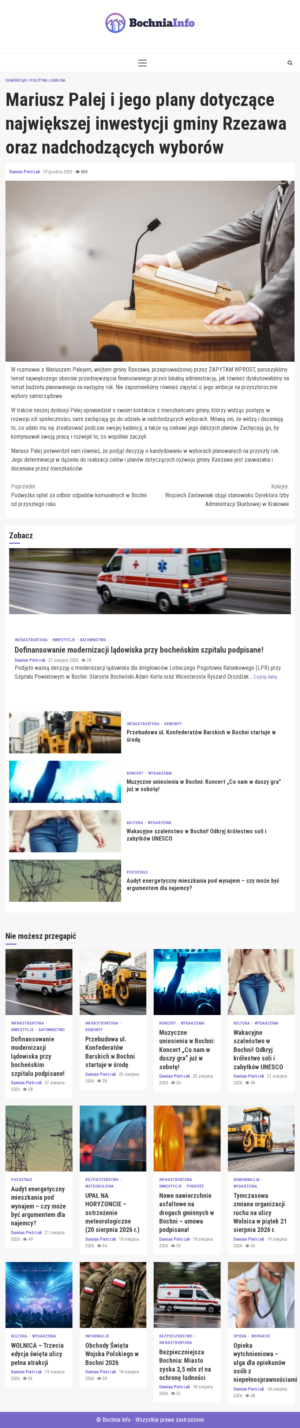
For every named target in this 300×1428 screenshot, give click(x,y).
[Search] (290, 63)
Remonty (173, 724)
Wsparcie (260, 1336)
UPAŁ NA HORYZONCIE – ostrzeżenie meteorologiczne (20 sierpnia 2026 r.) (113, 1138)
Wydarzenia (160, 773)
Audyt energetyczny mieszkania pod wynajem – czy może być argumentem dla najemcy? (65, 881)
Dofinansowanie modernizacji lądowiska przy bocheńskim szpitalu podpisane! (150, 581)
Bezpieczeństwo (102, 1180)
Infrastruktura (32, 640)
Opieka (240, 1336)
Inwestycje (64, 640)
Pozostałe (137, 872)
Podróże (195, 1186)
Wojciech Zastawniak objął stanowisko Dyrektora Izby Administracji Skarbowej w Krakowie (227, 495)
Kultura (135, 823)
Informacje (97, 1336)
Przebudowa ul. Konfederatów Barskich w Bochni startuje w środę (65, 732)
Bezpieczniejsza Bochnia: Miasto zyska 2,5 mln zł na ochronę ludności (187, 1295)
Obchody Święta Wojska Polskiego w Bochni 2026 (113, 1295)
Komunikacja (247, 1180)
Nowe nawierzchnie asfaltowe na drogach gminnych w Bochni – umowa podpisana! (187, 1138)
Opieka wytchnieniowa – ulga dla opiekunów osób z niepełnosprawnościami (261, 1295)
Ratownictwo (93, 640)
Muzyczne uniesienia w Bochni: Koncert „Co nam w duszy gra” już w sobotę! (65, 782)
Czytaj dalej (265, 677)
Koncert (136, 773)
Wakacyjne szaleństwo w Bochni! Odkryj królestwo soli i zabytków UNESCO (65, 831)
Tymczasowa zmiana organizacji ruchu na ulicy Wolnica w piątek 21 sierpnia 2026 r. (261, 1138)
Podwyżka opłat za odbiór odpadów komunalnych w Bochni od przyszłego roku (79, 495)
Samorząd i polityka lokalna (35, 80)
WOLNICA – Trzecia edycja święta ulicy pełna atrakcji (38, 1295)
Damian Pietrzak (25, 171)
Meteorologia (99, 1186)
